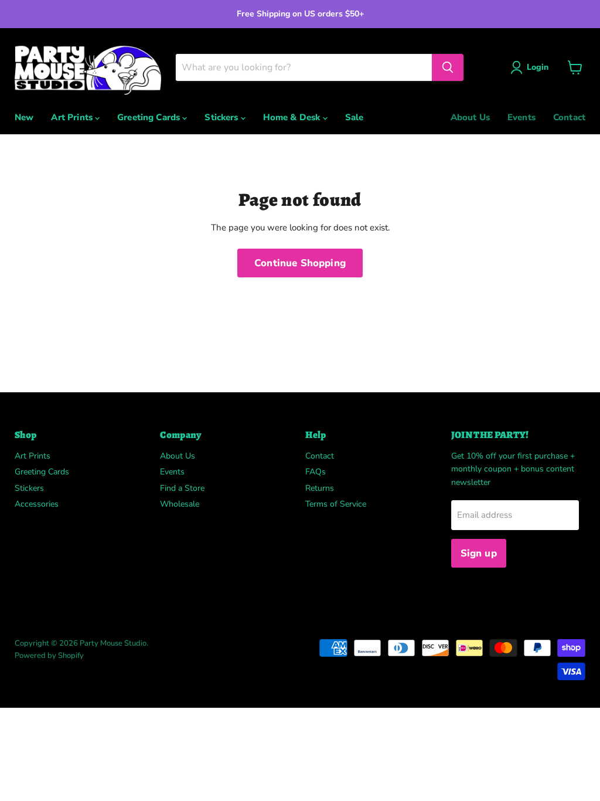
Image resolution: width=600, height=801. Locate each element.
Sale (354, 117)
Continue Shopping (300, 263)
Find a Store (182, 488)
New (24, 117)
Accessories (37, 504)
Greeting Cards (149, 117)
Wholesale (179, 504)
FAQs (315, 471)
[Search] (447, 67)
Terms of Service (335, 504)
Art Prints (73, 117)
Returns (319, 488)
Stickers (222, 117)
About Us (470, 117)
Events (521, 117)
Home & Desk (293, 117)
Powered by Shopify (49, 655)
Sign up (479, 553)
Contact (569, 117)
